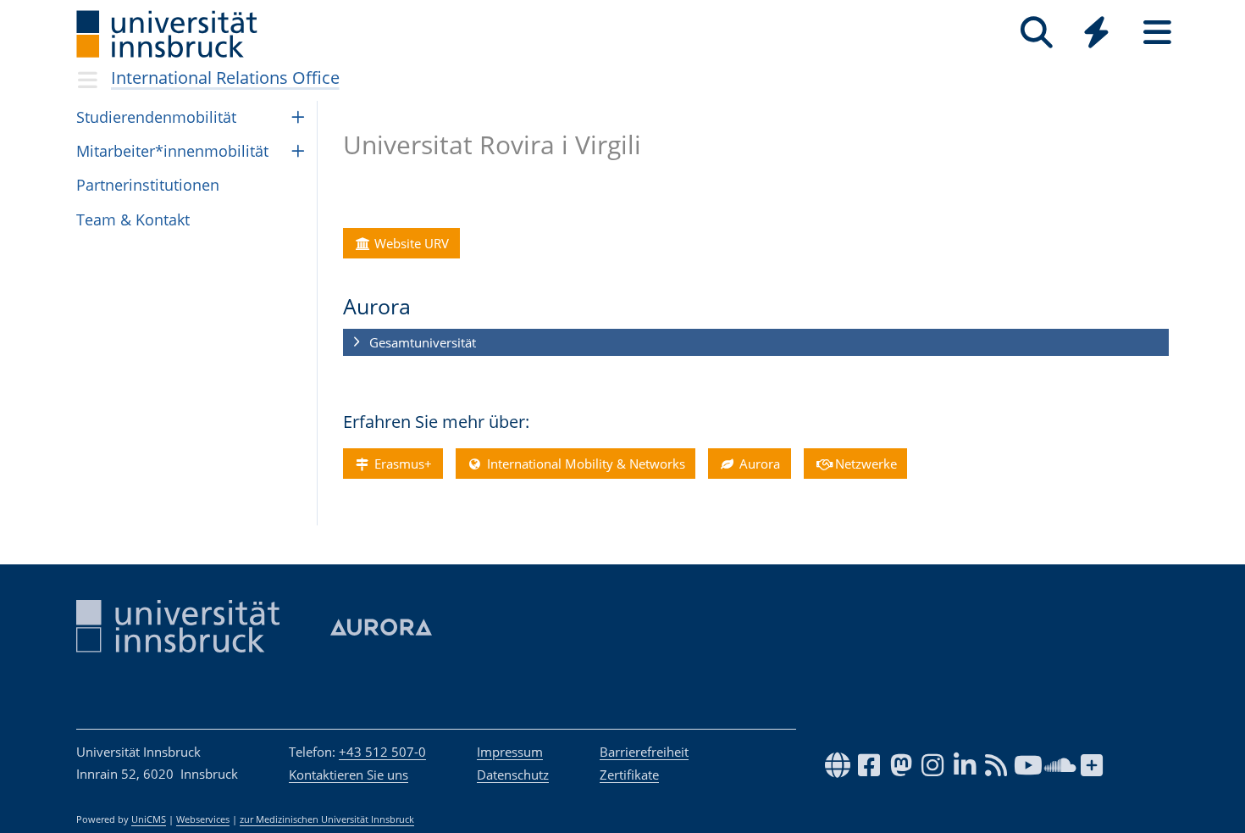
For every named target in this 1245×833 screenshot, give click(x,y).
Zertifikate (629, 774)
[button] (756, 343)
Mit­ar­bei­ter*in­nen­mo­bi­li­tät (172, 151)
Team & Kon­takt (133, 219)
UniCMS (148, 819)
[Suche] (1036, 33)
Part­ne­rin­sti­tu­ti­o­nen (147, 185)
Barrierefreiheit (644, 751)
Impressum (510, 751)
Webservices (203, 819)
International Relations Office (225, 77)
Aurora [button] (758, 463)
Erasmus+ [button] (401, 463)
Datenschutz (513, 774)
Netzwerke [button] (864, 463)
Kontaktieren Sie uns (348, 774)
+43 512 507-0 (382, 751)
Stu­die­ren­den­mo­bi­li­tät (156, 117)
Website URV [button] (410, 243)
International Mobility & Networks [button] (584, 463)
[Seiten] (1157, 33)
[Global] (1096, 34)
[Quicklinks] (1096, 33)
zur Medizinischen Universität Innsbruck (327, 819)
